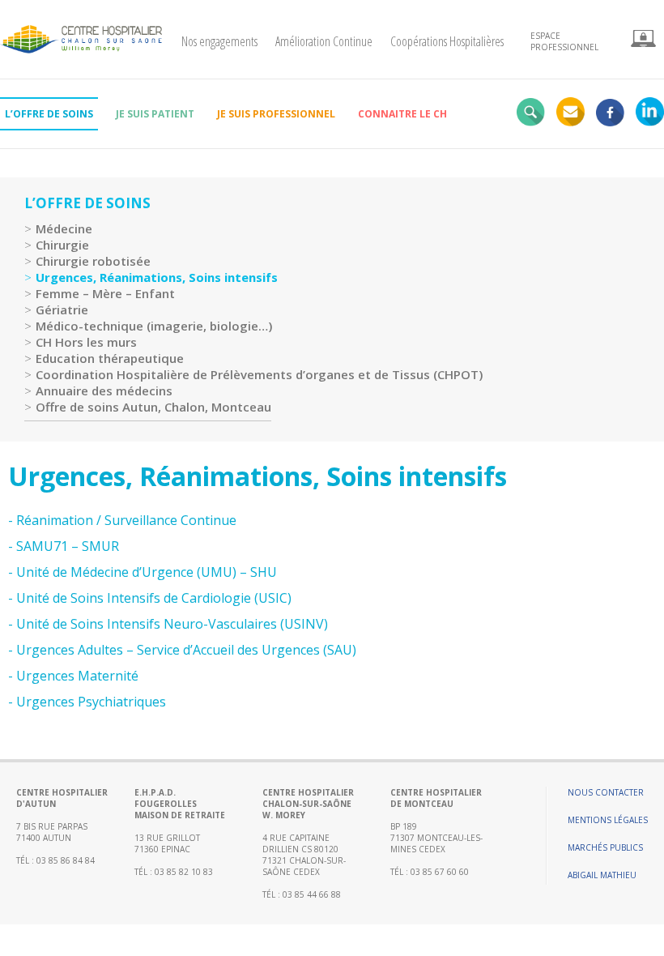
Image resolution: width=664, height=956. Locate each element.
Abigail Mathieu (602, 875)
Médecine (64, 228)
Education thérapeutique (110, 358)
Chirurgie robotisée (93, 261)
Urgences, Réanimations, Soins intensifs (157, 277)
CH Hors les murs (86, 342)
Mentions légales (608, 820)
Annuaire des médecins (104, 390)
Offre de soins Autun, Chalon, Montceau (153, 407)
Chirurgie (62, 245)
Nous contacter (606, 792)
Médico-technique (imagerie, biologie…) (154, 326)
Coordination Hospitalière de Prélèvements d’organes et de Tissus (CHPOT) (259, 374)
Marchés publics (605, 847)
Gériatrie (62, 309)
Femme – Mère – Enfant (105, 293)
